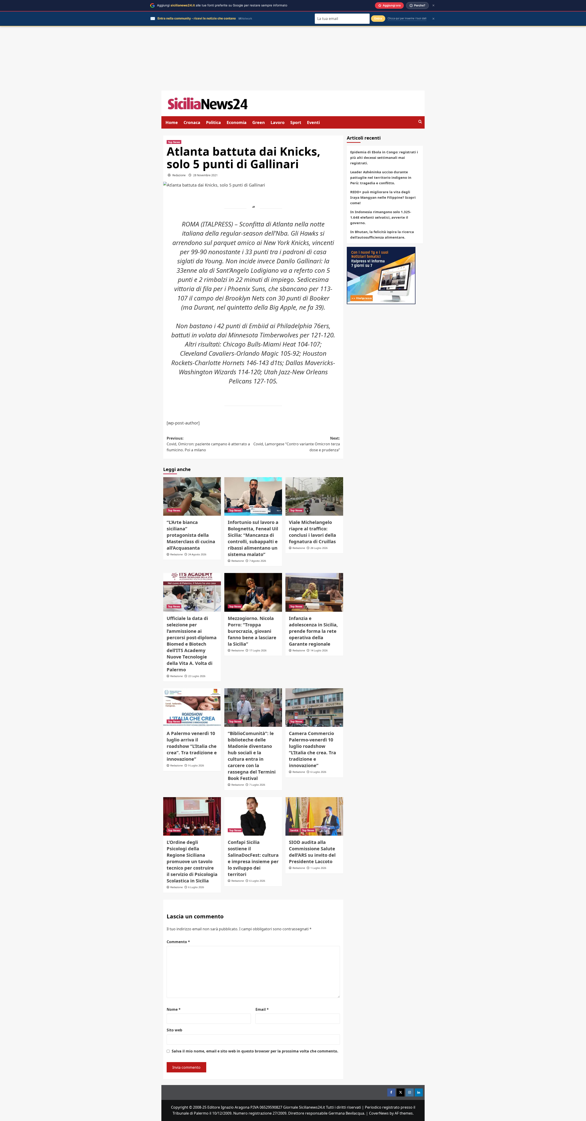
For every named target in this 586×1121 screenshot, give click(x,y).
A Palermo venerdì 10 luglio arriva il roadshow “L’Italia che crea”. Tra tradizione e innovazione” (192, 746)
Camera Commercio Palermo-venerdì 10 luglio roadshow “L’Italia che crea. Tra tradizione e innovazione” (312, 749)
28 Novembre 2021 (205, 175)
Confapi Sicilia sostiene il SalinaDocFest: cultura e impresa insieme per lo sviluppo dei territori (253, 858)
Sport (295, 122)
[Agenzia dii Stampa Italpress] (381, 275)
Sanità (294, 830)
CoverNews (379, 1113)
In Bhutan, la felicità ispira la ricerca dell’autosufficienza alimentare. (382, 234)
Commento (178, 941)
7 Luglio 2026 (257, 784)
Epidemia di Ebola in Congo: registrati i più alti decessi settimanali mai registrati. (384, 157)
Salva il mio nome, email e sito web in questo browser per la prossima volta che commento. (255, 1051)
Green (258, 122)
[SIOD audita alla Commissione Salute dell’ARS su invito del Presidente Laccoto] (314, 816)
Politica (213, 122)
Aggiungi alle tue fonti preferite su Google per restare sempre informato (222, 5)
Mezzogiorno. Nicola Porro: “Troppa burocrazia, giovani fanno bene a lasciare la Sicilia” (252, 631)
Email (262, 1009)
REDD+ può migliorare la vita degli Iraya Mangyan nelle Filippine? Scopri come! (383, 197)
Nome (174, 1009)
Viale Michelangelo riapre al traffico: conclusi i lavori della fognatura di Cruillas (312, 532)
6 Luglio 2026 (318, 772)
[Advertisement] (293, 58)
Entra (378, 18)
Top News (174, 142)
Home (171, 122)
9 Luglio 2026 (196, 765)
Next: (296, 444)
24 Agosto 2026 (197, 554)
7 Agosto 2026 (257, 560)
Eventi (313, 122)
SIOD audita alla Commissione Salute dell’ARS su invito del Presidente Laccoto (312, 852)
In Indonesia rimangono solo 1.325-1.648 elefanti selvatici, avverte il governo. (380, 217)
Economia (237, 122)
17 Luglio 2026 (257, 650)
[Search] (420, 122)
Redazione (179, 175)
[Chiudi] (433, 5)
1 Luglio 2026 (318, 868)
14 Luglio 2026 (319, 650)
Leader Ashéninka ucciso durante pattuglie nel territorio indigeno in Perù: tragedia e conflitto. (380, 177)
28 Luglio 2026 (319, 548)
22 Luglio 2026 (196, 676)
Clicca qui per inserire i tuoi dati (407, 18)
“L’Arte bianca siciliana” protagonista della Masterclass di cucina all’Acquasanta (191, 535)
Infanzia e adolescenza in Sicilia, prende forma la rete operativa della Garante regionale (313, 631)
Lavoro (278, 122)
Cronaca (192, 122)
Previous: (208, 444)
